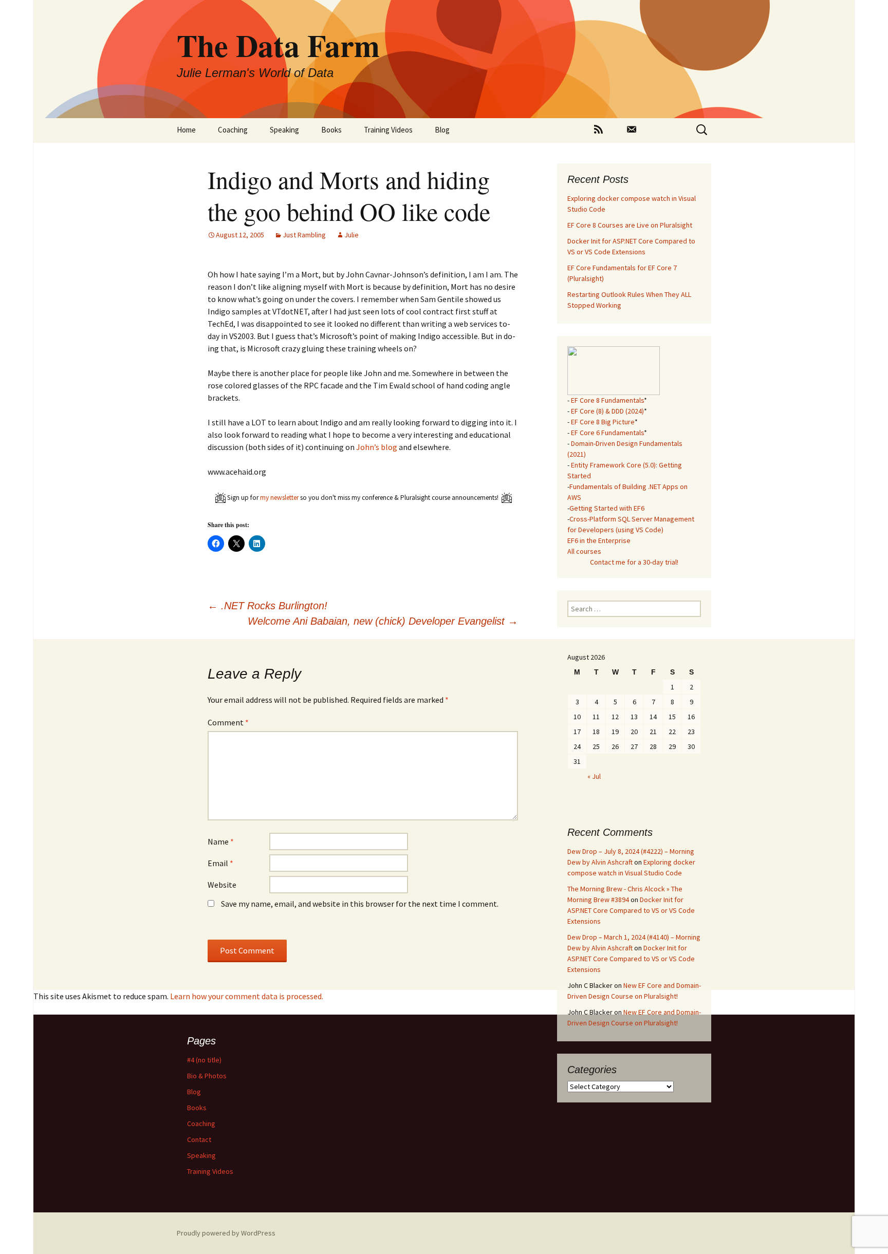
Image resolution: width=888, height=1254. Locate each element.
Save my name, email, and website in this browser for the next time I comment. (359, 904)
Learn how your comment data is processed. (246, 996)
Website (222, 884)
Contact (199, 1139)
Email (220, 863)
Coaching (233, 130)
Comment (228, 722)
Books (331, 130)
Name (221, 841)
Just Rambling (304, 234)
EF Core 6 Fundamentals (607, 432)
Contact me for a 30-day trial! (634, 562)
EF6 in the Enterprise (599, 540)
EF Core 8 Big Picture (603, 421)
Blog (442, 130)
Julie (351, 234)
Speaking (284, 130)
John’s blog (376, 447)
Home (186, 130)
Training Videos (388, 130)
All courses (584, 551)
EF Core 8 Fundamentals (607, 400)
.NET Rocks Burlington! (267, 605)
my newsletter (279, 497)
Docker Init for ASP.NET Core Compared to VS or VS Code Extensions (631, 910)
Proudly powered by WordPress (226, 1233)
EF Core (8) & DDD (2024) (607, 411)
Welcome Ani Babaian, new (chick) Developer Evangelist (383, 621)
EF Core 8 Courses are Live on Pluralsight (629, 225)
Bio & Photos (207, 1075)
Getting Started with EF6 (606, 508)
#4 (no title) (204, 1059)
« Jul (594, 776)
